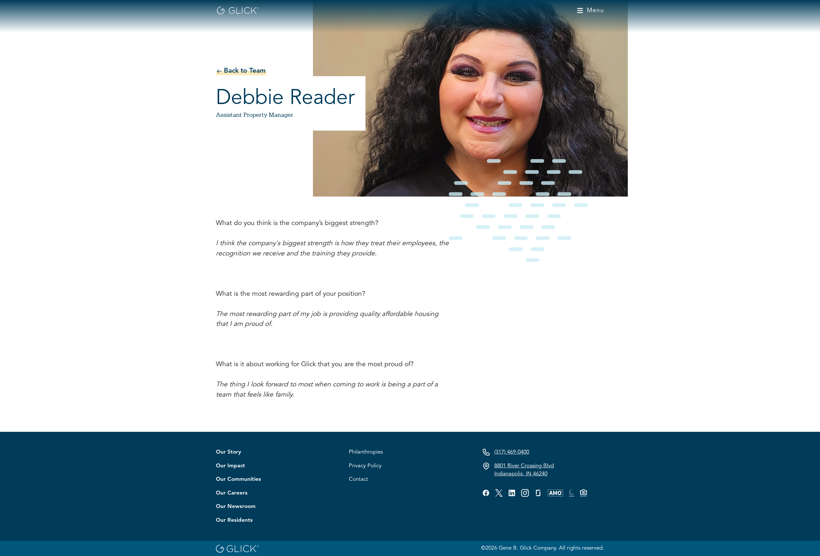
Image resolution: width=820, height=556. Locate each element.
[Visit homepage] (237, 10)
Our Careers (232, 493)
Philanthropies (366, 452)
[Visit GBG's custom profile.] (525, 493)
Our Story (228, 452)
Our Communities (238, 479)
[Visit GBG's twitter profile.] (499, 493)
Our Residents (234, 520)
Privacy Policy (365, 466)
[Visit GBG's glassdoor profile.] (538, 493)
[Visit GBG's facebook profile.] (486, 493)
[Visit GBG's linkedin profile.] (512, 493)
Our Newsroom (236, 506)
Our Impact (230, 466)
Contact (358, 479)
